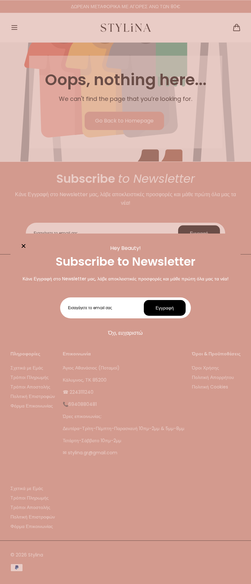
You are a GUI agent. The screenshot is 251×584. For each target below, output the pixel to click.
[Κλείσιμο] (23, 246)
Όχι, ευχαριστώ (125, 333)
